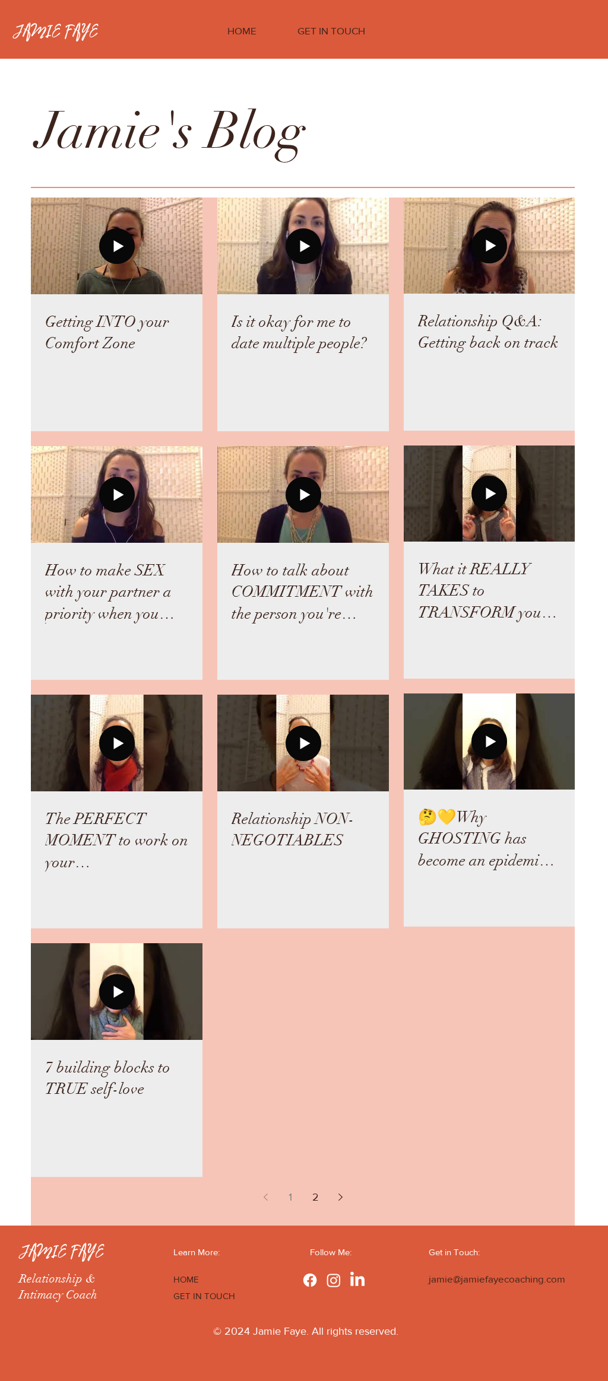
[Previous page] (265, 1197)
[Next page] (340, 1197)
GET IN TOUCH (204, 1296)
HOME (186, 1279)
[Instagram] (334, 1280)
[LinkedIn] (357, 1280)
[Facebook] (310, 1280)
